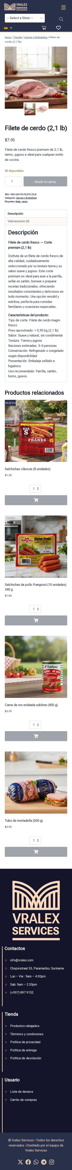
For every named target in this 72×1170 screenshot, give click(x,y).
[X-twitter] (20, 1162)
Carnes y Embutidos (26, 198)
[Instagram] (52, 1162)
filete (18, 201)
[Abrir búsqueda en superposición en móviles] (61, 19)
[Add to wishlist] (61, 52)
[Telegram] (44, 1162)
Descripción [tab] (15, 213)
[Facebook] (28, 1162)
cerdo (24, 201)
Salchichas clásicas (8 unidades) (27, 469)
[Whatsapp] (36, 1162)
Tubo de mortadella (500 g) (24, 821)
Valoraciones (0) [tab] (18, 221)
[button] (63, 7)
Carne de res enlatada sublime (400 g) (31, 705)
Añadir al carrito (45, 182)
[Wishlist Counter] (58, 27)
